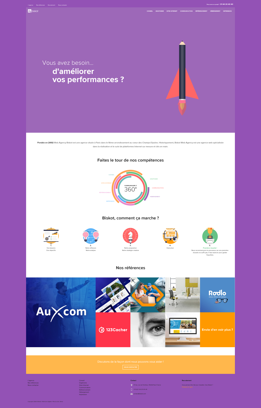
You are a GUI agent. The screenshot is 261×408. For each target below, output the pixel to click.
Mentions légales (47, 401)
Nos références (40, 5)
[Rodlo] (217, 294)
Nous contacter (62, 5)
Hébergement (215, 11)
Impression (227, 11)
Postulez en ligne (187, 387)
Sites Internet (172, 11)
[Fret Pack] (147, 294)
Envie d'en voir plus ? (217, 329)
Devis (61, 401)
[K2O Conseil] (147, 329)
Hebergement (155, 196)
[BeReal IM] (113, 294)
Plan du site (56, 401)
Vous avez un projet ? (220, 4)
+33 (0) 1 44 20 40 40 (140, 389)
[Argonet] (182, 329)
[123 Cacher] (113, 329)
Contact (133, 380)
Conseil (150, 11)
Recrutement (51, 5)
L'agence (30, 5)
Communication (186, 11)
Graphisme (160, 11)
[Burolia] (182, 294)
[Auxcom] (61, 312)
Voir (61, 330)
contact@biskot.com (140, 394)
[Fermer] (142, 177)
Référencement (201, 11)
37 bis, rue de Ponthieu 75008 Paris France (147, 385)
